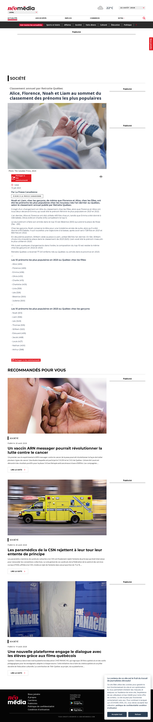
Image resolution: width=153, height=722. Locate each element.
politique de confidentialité (127, 705)
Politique (128, 25)
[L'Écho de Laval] (17, 703)
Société (78, 25)
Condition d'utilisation (38, 709)
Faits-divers (91, 25)
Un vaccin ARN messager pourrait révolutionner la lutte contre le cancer (55, 450)
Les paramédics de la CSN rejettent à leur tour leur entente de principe (55, 552)
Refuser (138, 714)
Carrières (32, 700)
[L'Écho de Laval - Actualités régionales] (21, 8)
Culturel (103, 25)
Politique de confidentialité (41, 706)
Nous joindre (34, 694)
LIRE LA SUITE (16, 470)
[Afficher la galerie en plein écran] (104, 105)
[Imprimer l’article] (101, 177)
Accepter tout (117, 714)
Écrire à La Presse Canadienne (27, 196)
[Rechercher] (144, 18)
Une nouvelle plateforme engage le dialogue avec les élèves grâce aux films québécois (54, 653)
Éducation (115, 25)
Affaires (67, 25)
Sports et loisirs (53, 25)
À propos (32, 697)
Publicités (32, 703)
